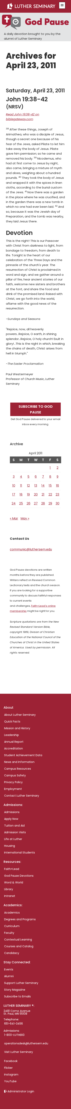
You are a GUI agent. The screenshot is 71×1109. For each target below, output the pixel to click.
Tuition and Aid (14, 826)
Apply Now (11, 819)
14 (43, 485)
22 (50, 494)
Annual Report (13, 742)
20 (36, 494)
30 (57, 503)
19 (28, 494)
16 (57, 485)
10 (13, 485)
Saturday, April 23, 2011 (35, 90)
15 (50, 485)
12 (28, 485)
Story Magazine (14, 990)
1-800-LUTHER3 (14, 1035)
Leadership (11, 735)
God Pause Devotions (19, 876)
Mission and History (17, 728)
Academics (12, 913)
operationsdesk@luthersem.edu (26, 1043)
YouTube (10, 1081)
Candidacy (11, 953)
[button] (62, 5)
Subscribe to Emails (17, 996)
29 (50, 503)
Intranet (9, 896)
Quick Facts (12, 721)
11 (21, 485)
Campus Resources (17, 769)
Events (8, 969)
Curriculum (12, 926)
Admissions (12, 812)
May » (25, 518)
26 (28, 503)
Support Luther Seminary (21, 983)
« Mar (14, 518)
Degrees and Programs (20, 919)
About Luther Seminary (20, 715)
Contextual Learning (18, 940)
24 (14, 503)
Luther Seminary (31, 6)
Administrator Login (20, 1091)
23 (57, 494)
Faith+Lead (11, 869)
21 (43, 494)
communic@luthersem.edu (31, 549)
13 (35, 485)
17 (13, 494)
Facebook (11, 1061)
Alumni (9, 976)
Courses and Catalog (18, 946)
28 (43, 503)
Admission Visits (15, 832)
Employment (13, 789)
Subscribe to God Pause (36, 409)
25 (21, 503)
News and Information (19, 762)
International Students (19, 852)
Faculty (9, 933)
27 (36, 503)
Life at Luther (13, 839)
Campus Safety (15, 775)
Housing (9, 846)
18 (21, 494)
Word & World (13, 882)
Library (8, 889)
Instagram (11, 1074)
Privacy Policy (13, 782)
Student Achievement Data (23, 755)
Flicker (8, 1068)
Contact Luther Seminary (21, 796)
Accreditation (13, 748)
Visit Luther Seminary (18, 1052)
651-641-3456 (13, 1024)
